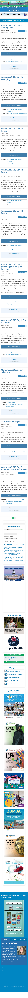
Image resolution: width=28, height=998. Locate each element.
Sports (16, 57)
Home (3, 967)
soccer (14, 556)
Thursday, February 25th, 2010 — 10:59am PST (8, 218)
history (16, 550)
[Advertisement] (14, 597)
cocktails (9, 404)
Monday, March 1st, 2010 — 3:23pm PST (9, 33)
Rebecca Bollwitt (6, 30)
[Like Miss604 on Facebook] (16, 10)
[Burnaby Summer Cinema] (14, 781)
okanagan (18, 553)
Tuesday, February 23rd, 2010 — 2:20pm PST (8, 274)
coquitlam (19, 545)
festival (20, 549)
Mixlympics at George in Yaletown (12, 371)
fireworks (7, 550)
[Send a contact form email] (19, 10)
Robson (11, 556)
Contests (14, 939)
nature (9, 553)
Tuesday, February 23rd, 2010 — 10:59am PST (8, 328)
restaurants (8, 406)
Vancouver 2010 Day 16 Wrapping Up (12, 78)
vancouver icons (14, 560)
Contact (21, 7)
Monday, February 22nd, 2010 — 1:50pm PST (8, 427)
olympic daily (10, 61)
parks (9, 554)
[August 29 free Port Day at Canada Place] (14, 706)
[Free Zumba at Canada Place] (14, 820)
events (13, 404)
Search (21, 529)
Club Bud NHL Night (10, 421)
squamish (18, 556)
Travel (9, 7)
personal (12, 57)
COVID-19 (6, 547)
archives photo (7, 544)
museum (5, 553)
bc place (20, 544)
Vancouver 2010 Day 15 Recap (12, 129)
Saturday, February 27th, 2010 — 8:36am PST (11, 135)
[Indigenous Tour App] (14, 625)
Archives (22, 939)
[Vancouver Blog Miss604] (14, 2)
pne (17, 554)
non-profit (13, 553)
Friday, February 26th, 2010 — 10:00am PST (10, 176)
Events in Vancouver (6, 979)
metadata (14, 56)
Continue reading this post (13, 53)
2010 (6, 61)
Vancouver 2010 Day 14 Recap (12, 171)
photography (14, 554)
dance (10, 547)
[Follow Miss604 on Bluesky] (10, 10)
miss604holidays (17, 551)
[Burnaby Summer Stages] (14, 799)
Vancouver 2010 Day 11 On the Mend (13, 321)
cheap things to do (14, 301)
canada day (6, 545)
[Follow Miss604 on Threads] (14, 10)
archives (18, 542)
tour (19, 558)
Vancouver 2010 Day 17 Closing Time (12, 26)
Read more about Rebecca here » (10, 961)
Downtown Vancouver (16, 547)
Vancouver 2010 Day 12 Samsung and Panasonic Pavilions (12, 266)
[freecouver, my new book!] (14, 936)
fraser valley (12, 550)
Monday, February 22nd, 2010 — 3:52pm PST (8, 377)
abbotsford (13, 542)
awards (16, 544)
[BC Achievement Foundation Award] (14, 732)
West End (19, 560)
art (11, 544)
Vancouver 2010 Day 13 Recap (12, 212)
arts (14, 544)
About (17, 7)
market (11, 551)
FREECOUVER (15, 6)
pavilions (19, 113)
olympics (8, 57)
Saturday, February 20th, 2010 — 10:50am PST (8, 475)
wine (22, 560)
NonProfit (2, 7)
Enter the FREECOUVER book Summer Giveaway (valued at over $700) (14, 658)
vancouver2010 (10, 59)
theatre (15, 557)
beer (9, 451)
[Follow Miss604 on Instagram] (12, 10)
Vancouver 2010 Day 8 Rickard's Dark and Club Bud (14, 468)
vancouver (20, 57)
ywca (5, 561)
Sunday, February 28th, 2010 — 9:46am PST (8, 84)
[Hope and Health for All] (14, 643)
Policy (3, 976)
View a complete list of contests (13, 661)
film (5, 550)
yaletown (22, 303)
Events (13, 7)
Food (6, 7)
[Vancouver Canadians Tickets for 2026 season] (14, 14)
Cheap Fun (9, 301)
